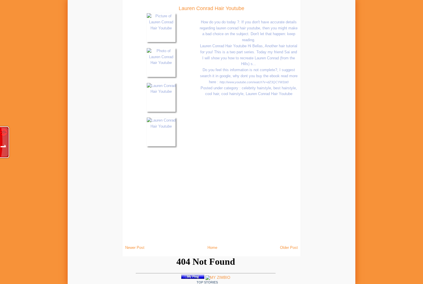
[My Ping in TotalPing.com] (192, 277)
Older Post (289, 247)
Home (212, 247)
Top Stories (207, 282)
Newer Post (134, 247)
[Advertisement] (82, 86)
